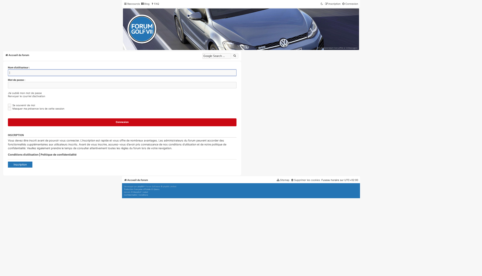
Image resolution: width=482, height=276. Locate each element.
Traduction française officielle (137, 189)
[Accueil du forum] (241, 29)
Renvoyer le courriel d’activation (26, 96)
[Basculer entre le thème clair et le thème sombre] (322, 4)
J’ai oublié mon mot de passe (25, 93)
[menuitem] (145, 4)
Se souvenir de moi (23, 105)
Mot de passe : (16, 79)
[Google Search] (234, 55)
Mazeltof (137, 192)
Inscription (20, 164)
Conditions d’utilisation (23, 154)
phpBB (141, 186)
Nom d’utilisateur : (19, 67)
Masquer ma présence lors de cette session (38, 108)
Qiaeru (156, 189)
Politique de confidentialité (59, 154)
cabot (145, 192)
